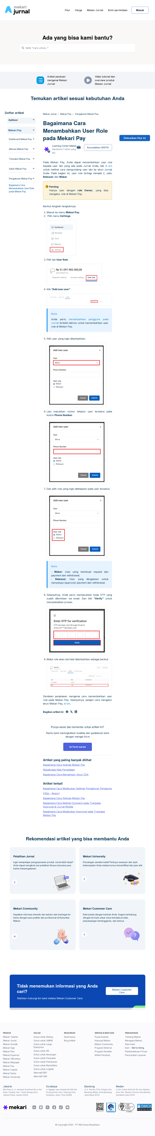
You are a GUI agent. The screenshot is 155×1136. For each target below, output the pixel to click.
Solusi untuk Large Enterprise (43, 1045)
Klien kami (130, 1044)
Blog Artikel (69, 1040)
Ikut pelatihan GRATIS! (98, 147)
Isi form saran (77, 746)
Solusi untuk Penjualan (45, 1058)
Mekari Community (104, 1044)
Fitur (67, 10)
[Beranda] (17, 10)
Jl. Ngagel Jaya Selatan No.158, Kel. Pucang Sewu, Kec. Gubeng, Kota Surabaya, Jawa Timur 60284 (61, 1092)
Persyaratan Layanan (135, 1055)
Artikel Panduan (102, 1055)
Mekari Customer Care (122, 991)
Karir (127, 1048)
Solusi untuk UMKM (43, 1040)
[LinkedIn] (76, 712)
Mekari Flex (9, 1051)
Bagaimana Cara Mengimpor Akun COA (66, 774)
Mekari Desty (9, 1073)
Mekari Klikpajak (11, 1062)
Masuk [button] (140, 10)
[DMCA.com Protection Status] (144, 1107)
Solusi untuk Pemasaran (45, 1061)
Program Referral (103, 1048)
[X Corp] (71, 712)
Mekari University (11, 1077)
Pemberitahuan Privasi (136, 1051)
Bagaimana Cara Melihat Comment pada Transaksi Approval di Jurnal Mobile (72, 805)
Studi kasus (69, 1037)
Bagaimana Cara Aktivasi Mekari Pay (64, 764)
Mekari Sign (9, 1048)
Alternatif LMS (40, 1076)
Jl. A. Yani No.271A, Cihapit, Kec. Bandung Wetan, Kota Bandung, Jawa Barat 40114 (98, 1092)
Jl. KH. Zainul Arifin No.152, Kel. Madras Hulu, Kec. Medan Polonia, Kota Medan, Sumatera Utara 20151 (133, 1092)
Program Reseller (103, 1051)
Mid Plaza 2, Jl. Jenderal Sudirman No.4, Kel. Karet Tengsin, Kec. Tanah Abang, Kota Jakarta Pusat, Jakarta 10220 (22, 1092)
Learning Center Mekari (64, 145)
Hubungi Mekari (102, 1040)
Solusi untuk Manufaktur (45, 1065)
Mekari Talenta (10, 1037)
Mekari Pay (8, 1066)
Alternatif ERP (40, 1072)
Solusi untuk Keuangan (45, 1054)
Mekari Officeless (11, 1058)
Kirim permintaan (117, 10)
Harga (78, 10)
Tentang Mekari (133, 1037)
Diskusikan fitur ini (135, 138)
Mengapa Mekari (133, 1040)
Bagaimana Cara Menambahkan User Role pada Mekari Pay (21, 188)
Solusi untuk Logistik (44, 1069)
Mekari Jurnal (95, 10)
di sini (108, 165)
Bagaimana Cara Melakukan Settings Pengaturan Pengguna (77, 788)
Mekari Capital (10, 1069)
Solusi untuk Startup (43, 1037)
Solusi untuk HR (41, 1051)
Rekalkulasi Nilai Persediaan (59, 769)
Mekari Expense (11, 1055)
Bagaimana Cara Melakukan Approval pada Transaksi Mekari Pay (74, 813)
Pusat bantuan (102, 1037)
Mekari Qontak (10, 1044)
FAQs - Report (51, 793)
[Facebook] (67, 712)
